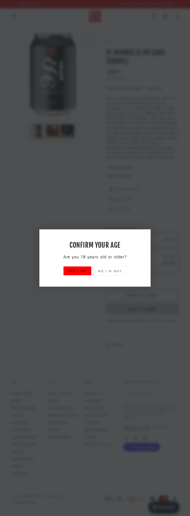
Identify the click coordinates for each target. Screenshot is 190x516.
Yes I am (77, 271)
